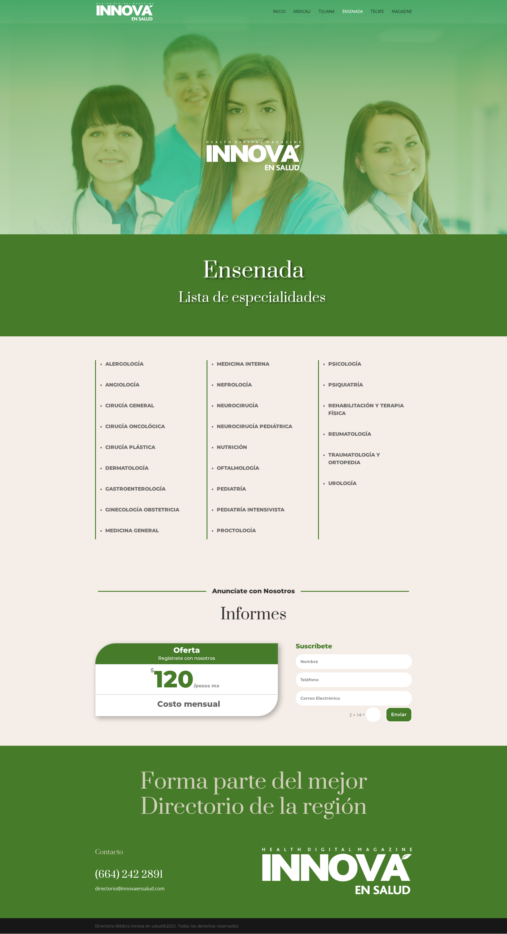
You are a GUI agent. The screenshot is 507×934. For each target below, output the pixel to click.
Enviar (399, 714)
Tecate (377, 12)
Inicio (279, 12)
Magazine (402, 12)
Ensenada (352, 12)
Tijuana (326, 12)
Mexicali (302, 12)
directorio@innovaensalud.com (130, 888)
